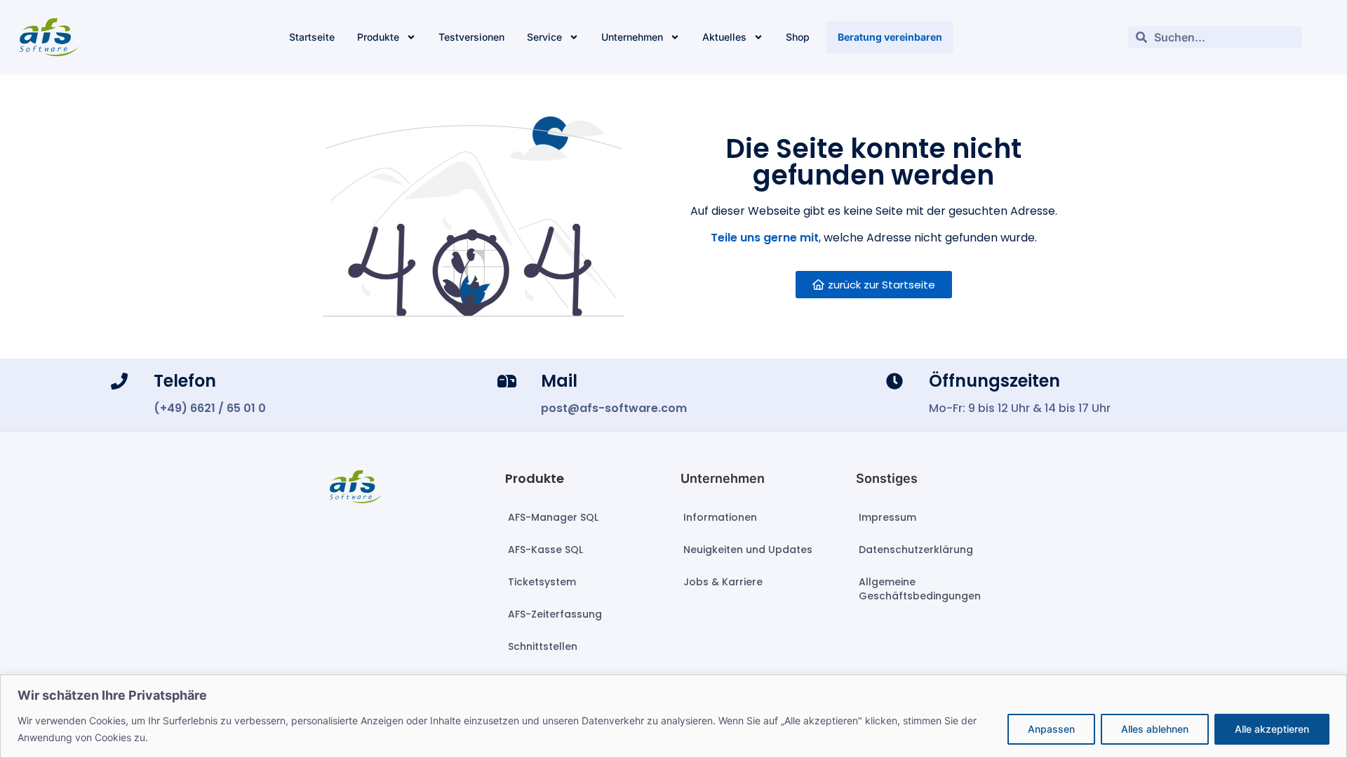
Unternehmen (632, 37)
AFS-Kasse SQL (545, 550)
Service (544, 37)
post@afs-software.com (614, 408)
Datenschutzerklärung (916, 550)
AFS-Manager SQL (553, 517)
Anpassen (1051, 729)
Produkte (378, 37)
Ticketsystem (542, 582)
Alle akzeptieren (1272, 729)
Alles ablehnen (1154, 729)
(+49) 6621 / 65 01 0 (210, 408)
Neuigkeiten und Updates (747, 550)
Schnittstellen (542, 646)
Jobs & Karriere (723, 582)
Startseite (312, 37)
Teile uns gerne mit (765, 238)
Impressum (887, 517)
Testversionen (471, 37)
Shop (798, 37)
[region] (673, 716)
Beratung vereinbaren (890, 37)
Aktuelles (724, 37)
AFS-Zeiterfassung (555, 614)
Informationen (720, 517)
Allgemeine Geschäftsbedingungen (920, 589)
